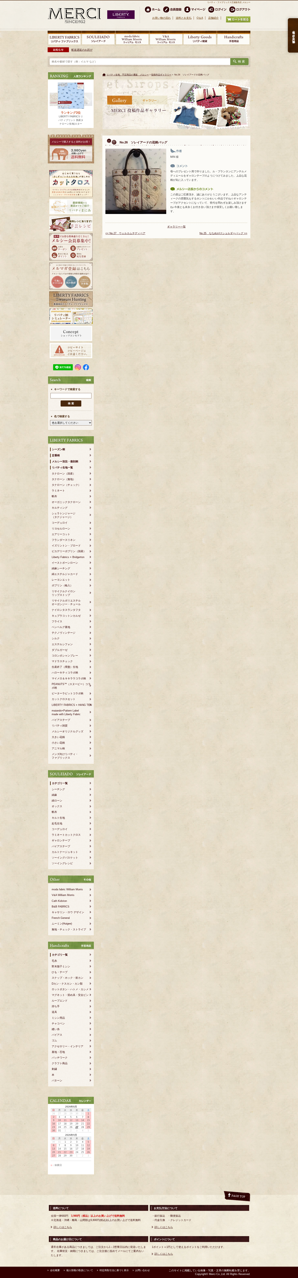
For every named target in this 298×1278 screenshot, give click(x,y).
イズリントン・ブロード (66, 545)
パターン (57, 1080)
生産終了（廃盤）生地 (65, 666)
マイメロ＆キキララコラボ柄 (69, 678)
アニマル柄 (58, 748)
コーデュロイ (60, 522)
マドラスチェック (62, 661)
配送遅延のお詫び (81, 49)
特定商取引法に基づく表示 (114, 1270)
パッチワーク (60, 1057)
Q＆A (200, 17)
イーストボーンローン (65, 562)
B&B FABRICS (60, 906)
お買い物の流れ (161, 17)
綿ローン (57, 800)
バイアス (57, 1034)
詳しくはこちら (63, 1227)
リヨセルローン (61, 528)
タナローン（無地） (63, 479)
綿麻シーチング (61, 568)
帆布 (54, 496)
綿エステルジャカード (65, 574)
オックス (57, 806)
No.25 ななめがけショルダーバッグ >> (223, 233)
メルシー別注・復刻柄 (65, 461)
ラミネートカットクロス (66, 834)
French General (61, 917)
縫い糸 (56, 1029)
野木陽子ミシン (61, 966)
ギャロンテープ (61, 840)
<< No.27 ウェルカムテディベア (125, 233)
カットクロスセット (63, 699)
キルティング (60, 507)
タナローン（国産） (63, 473)
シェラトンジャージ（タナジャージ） (63, 515)
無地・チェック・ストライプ (69, 929)
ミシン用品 (58, 1017)
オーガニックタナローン (66, 502)
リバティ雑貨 (60, 725)
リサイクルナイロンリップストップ (63, 593)
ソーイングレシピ (62, 863)
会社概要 (55, 1270)
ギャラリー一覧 (176, 226)
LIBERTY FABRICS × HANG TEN (72, 704)
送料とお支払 (184, 17)
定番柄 (56, 455)
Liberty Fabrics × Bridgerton (68, 557)
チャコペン (58, 1023)
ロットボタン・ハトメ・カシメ (70, 989)
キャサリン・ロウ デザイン (68, 912)
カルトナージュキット (65, 851)
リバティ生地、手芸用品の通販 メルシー (127, 74)
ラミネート (58, 490)
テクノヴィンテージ (63, 632)
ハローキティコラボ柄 (65, 672)
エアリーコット (61, 534)
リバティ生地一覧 (62, 467)
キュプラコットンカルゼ (66, 615)
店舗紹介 (213, 17)
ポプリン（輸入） (62, 585)
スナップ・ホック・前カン (67, 977)
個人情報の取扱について (79, 1270)
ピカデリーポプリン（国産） (69, 551)
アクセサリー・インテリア (67, 1046)
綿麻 (54, 794)
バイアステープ (61, 719)
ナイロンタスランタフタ (66, 609)
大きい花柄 (58, 737)
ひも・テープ (60, 972)
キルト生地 (58, 817)
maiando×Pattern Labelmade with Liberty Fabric (66, 712)
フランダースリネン (63, 539)
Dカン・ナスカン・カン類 (67, 983)
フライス (57, 621)
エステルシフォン (62, 644)
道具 (54, 1011)
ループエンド (60, 1000)
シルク (56, 638)
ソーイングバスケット (65, 857)
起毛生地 (57, 823)
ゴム (54, 1040)
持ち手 (56, 1006)
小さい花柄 (58, 742)
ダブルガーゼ (60, 649)
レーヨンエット (61, 579)
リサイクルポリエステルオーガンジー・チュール (66, 602)
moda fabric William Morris (67, 889)
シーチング (58, 789)
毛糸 (54, 960)
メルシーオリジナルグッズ (67, 731)
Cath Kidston (59, 900)
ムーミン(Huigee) (62, 923)
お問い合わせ (142, 1270)
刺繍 (54, 1068)
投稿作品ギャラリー (161, 74)
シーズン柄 (58, 449)
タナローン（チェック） (66, 484)
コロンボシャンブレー (65, 655)
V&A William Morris (63, 895)
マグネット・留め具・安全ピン (70, 994)
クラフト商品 (60, 1063)
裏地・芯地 (58, 1052)
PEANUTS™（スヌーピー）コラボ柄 (71, 686)
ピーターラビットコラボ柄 (67, 693)
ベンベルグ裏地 (61, 627)
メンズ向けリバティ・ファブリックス (65, 756)
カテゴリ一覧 (60, 783)
